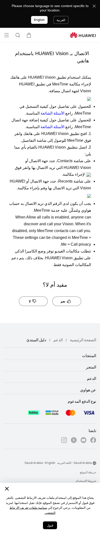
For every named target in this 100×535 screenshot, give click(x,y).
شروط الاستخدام (86, 481)
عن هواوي (88, 390)
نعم (63, 301)
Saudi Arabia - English (40, 463)
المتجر (91, 367)
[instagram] (64, 441)
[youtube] (83, 441)
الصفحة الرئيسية (83, 340)
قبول (50, 525)
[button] (29, 35)
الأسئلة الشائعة (52, 113)
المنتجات (89, 355)
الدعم (58, 340)
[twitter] (74, 441)
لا (30, 301)
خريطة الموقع (88, 472)
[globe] (94, 463)
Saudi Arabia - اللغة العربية (74, 463)
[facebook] (93, 441)
